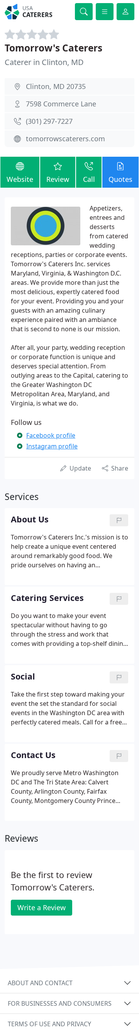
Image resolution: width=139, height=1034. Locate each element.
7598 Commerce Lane (61, 103)
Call (89, 179)
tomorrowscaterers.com (65, 138)
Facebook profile (50, 435)
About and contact (40, 983)
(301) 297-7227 (49, 121)
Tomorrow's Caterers (53, 47)
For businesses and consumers (60, 1003)
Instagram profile (52, 446)
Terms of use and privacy (49, 1024)
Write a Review (41, 907)
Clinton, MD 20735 (56, 86)
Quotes (120, 179)
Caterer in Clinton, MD (44, 62)
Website (20, 179)
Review (57, 179)
